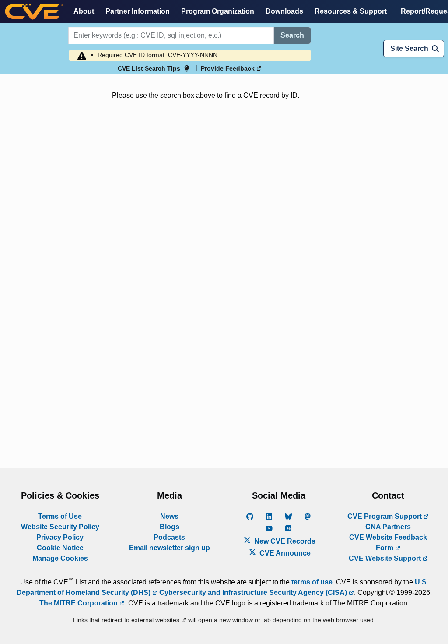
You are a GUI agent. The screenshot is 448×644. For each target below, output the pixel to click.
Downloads (284, 11)
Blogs (169, 527)
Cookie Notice (60, 548)
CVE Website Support (386, 558)
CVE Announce (284, 553)
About (84, 11)
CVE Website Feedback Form (388, 543)
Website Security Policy (60, 527)
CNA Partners (388, 527)
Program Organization (217, 11)
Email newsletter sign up (169, 548)
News (169, 516)
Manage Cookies (60, 558)
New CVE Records (283, 541)
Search (292, 35)
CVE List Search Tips (149, 68)
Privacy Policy (60, 537)
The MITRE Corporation (79, 603)
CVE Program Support (385, 516)
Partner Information (137, 11)
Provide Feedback (228, 68)
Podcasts (169, 537)
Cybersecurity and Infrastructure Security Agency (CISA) (253, 592)
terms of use (311, 582)
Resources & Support (351, 11)
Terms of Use (60, 516)
